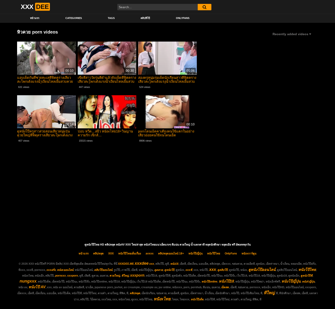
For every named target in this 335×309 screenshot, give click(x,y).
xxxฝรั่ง (51, 270)
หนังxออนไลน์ (65, 270)
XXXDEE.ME (126, 263)
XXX (111, 253)
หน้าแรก (34, 18)
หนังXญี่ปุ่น (308, 281)
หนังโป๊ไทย (213, 253)
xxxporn (72, 275)
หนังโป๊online (209, 281)
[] (204, 7)
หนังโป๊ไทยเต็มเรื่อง (129, 253)
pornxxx (60, 275)
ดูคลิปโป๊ (222, 270)
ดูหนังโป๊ (169, 270)
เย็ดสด (225, 287)
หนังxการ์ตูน (249, 253)
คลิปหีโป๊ (145, 18)
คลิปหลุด (98, 253)
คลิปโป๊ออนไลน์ (103, 270)
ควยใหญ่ (115, 275)
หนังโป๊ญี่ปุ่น (195, 253)
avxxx (150, 253)
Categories (73, 18)
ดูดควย (158, 270)
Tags (111, 18)
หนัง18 (174, 263)
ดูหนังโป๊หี (306, 275)
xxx (151, 263)
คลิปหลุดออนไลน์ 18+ (171, 253)
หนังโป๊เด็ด (197, 299)
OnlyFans (182, 18)
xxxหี (189, 270)
